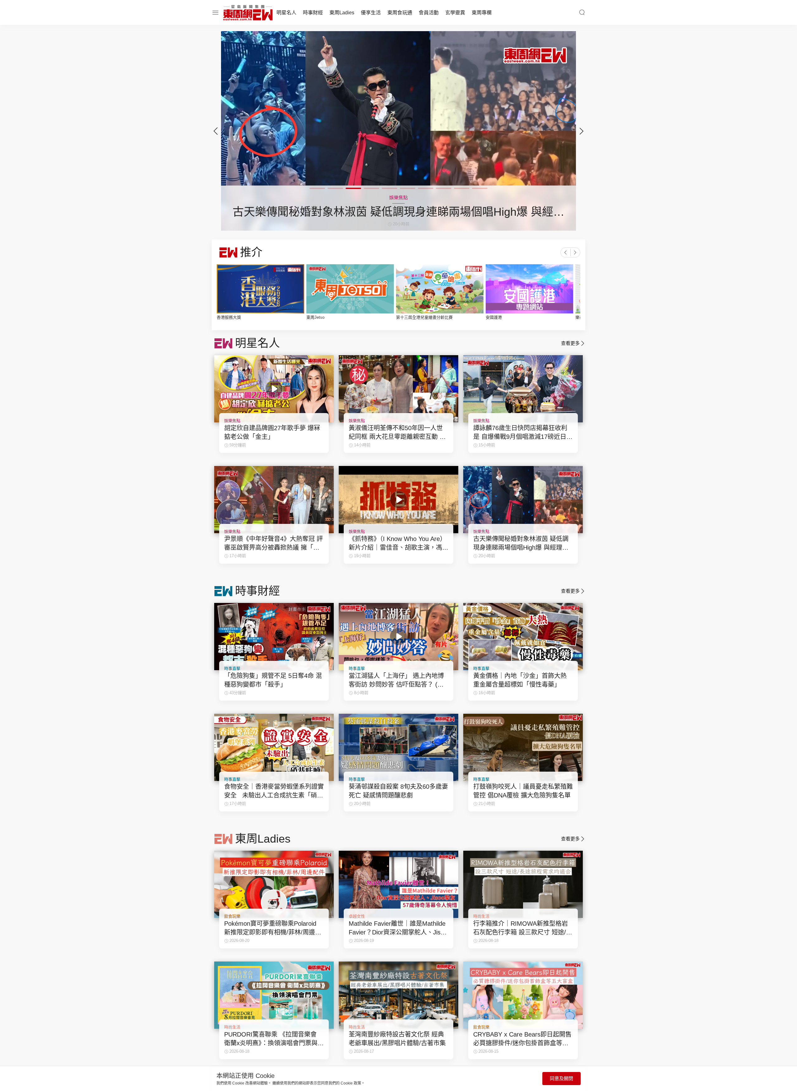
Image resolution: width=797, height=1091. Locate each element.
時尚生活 (481, 916)
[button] (581, 131)
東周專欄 (482, 12)
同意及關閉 (561, 1078)
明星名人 (286, 12)
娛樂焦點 (232, 420)
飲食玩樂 (232, 916)
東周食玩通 (399, 12)
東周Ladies (341, 12)
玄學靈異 (455, 12)
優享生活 (371, 12)
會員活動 (429, 12)
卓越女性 (357, 916)
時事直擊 (232, 668)
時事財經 (313, 12)
